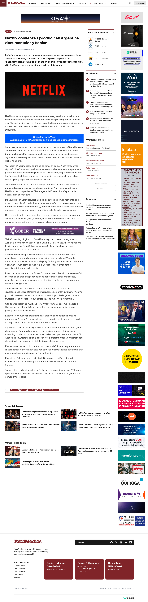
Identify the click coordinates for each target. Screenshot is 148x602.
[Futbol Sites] (131, 335)
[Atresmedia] (131, 311)
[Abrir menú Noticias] (38, 3)
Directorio (83, 3)
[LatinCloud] (131, 507)
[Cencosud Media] (132, 59)
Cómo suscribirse (20, 569)
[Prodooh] (131, 442)
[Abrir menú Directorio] (90, 3)
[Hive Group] (131, 377)
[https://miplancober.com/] (44, 230)
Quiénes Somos (19, 566)
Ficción (23, 390)
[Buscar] (130, 3)
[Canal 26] (131, 287)
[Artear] (131, 429)
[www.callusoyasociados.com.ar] (131, 520)
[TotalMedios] (31, 542)
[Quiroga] (131, 481)
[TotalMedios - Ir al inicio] (16, 3)
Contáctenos (19, 575)
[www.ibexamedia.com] (131, 390)
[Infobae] (132, 155)
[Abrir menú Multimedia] (105, 3)
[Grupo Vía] (131, 416)
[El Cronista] (131, 455)
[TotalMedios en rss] (130, 542)
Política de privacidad (21, 588)
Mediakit (17, 578)
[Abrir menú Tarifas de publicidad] (76, 3)
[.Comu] (131, 263)
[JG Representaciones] (131, 359)
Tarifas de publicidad (64, 3)
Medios (8, 31)
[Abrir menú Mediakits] (52, 3)
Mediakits (45, 3)
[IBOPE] (44, 138)
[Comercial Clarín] (131, 468)
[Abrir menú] (3, 3)
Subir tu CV (101, 189)
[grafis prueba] (132, 17)
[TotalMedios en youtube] (126, 542)
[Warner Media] (131, 239)
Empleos (113, 3)
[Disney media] (132, 83)
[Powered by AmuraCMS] (128, 598)
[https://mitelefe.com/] (132, 107)
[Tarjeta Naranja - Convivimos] (131, 494)
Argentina (31, 390)
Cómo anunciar (19, 572)
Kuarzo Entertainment (51, 390)
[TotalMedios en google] (121, 542)
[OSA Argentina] (60, 18)
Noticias (32, 3)
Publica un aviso (101, 184)
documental (15, 390)
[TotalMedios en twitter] (116, 542)
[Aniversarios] (132, 197)
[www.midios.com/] (132, 36)
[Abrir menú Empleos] (118, 3)
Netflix (39, 390)
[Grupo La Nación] (132, 131)
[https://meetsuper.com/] (131, 403)
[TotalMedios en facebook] (111, 542)
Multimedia (98, 3)
